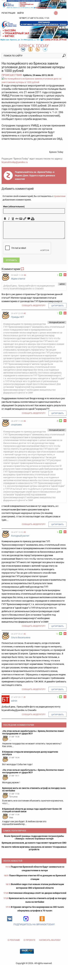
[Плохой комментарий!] (65, 274)
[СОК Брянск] (34, 4)
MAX (25, 918)
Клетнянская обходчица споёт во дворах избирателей (37, 893)
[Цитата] (29, 219)
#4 (25, 421)
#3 (25, 532)
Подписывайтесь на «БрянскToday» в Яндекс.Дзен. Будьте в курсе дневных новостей (35, 175)
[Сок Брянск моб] (34, 31)
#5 (25, 313)
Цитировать (57, 306)
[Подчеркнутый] (13, 219)
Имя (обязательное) (14, 206)
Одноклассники (42, 918)
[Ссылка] (25, 219)
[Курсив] (9, 219)
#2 (25, 634)
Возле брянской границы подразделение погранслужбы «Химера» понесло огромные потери (34, 837)
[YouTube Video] (32, 219)
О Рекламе (14, 940)
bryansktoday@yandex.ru (15, 162)
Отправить (11, 260)
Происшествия (12, 75)
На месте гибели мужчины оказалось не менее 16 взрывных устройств (34, 848)
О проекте (29, 940)
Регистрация (8, 13)
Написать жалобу (50, 940)
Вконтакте (9, 918)
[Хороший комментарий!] (60, 274)
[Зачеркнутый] (17, 219)
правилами (59, 196)
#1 (25, 697)
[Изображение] (21, 219)
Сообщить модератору (34, 305)
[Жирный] (5, 219)
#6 (25, 275)
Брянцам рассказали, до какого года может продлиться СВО (34, 842)
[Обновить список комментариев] (23, 269)
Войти (20, 13)
